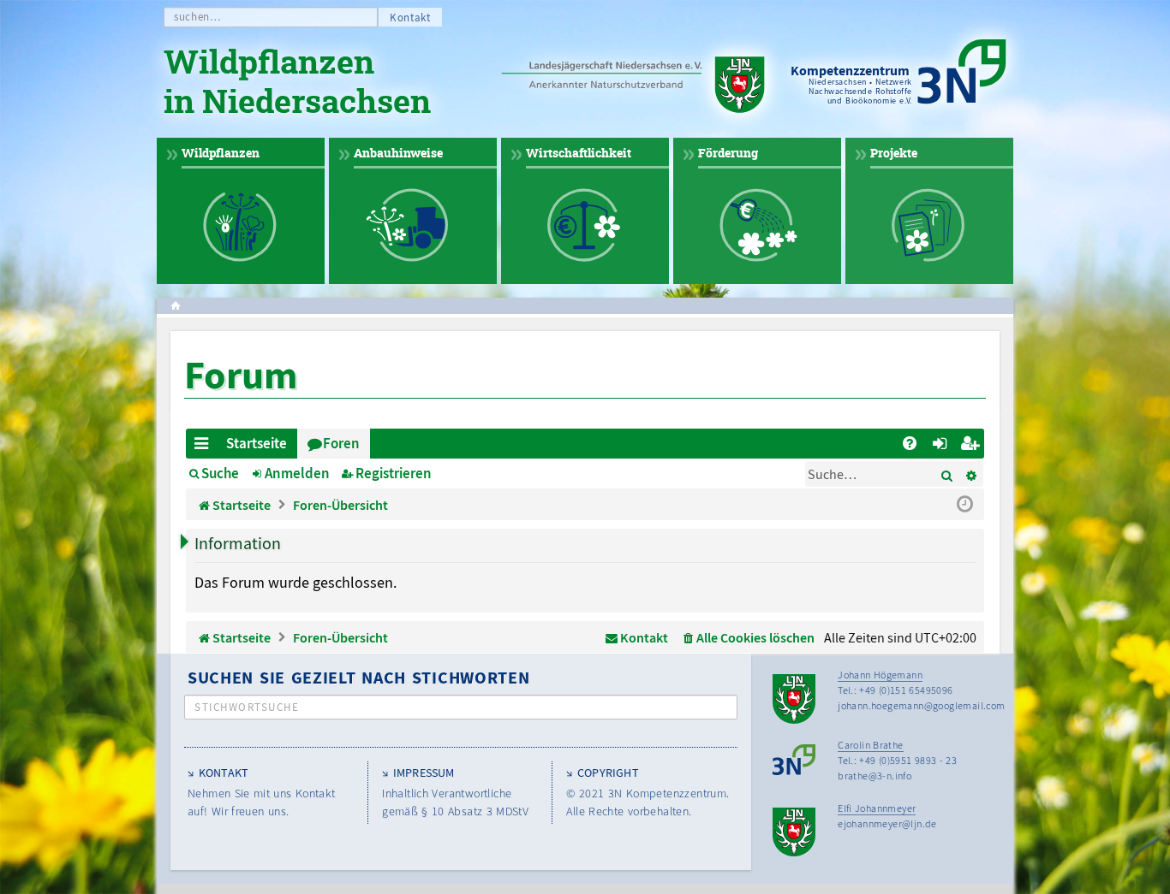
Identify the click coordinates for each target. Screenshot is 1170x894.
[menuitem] (909, 444)
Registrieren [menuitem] (972, 446)
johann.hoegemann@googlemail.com (921, 705)
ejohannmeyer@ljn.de (887, 823)
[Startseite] (640, 85)
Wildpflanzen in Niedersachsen (297, 84)
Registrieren (393, 473)
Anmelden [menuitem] (942, 446)
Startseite (256, 443)
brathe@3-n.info (874, 775)
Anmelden (297, 473)
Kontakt (410, 17)
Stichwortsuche (246, 707)
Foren (341, 443)
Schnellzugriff (204, 446)
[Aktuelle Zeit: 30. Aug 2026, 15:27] (964, 504)
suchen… (197, 16)
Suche (220, 473)
